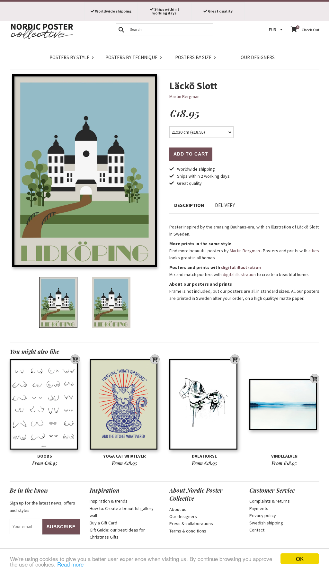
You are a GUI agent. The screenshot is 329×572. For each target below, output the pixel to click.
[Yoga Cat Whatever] (125, 404)
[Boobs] (45, 404)
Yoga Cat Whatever (124, 456)
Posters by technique (131, 57)
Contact (256, 530)
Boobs (44, 456)
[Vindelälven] (284, 404)
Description (189, 205)
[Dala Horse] (204, 404)
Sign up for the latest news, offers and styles (42, 506)
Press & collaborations (191, 523)
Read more (70, 564)
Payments (258, 508)
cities (313, 251)
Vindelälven (284, 456)
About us (177, 509)
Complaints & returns (269, 501)
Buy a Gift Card (103, 523)
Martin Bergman (184, 96)
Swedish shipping (266, 523)
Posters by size (193, 57)
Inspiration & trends (109, 501)
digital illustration (241, 267)
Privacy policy (262, 515)
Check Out (310, 29)
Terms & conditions (187, 531)
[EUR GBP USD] (276, 29)
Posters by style (69, 57)
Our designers (258, 57)
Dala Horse (204, 456)
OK (300, 559)
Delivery (225, 205)
